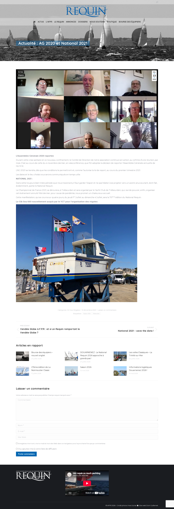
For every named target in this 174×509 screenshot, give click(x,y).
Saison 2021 (87, 313)
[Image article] (22, 356)
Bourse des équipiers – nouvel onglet (42, 354)
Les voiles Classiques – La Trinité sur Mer (140, 354)
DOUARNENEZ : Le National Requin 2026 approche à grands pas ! (93, 355)
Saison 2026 (85, 367)
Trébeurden (96, 313)
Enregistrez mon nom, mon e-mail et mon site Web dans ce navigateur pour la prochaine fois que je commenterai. (62, 443)
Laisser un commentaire (107, 310)
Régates (21, 75)
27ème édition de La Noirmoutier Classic (40, 368)
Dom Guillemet (152, 505)
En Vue (20, 72)
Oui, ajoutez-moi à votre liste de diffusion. (37, 449)
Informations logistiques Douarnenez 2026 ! (140, 368)
